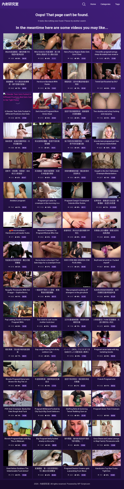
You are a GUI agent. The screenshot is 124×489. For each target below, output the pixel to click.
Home (93, 4)
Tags (117, 4)
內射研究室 (10, 4)
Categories (105, 4)
